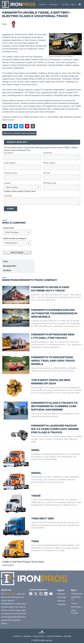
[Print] (4, 126)
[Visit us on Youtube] (50, 593)
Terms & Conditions (54, 636)
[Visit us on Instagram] (40, 593)
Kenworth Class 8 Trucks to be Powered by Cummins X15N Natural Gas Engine (54, 406)
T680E (36, 496)
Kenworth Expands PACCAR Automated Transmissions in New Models (54, 314)
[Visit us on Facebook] (30, 593)
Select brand (8, 228)
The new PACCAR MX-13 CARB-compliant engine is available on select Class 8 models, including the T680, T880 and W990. (56, 439)
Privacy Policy (39, 636)
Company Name (10, 173)
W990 (35, 450)
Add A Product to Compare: (15, 238)
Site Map (67, 636)
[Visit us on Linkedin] (45, 593)
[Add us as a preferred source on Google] (33, 126)
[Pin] (27, 126)
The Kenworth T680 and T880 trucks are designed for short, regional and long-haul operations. (55, 415)
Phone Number (49, 163)
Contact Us (17, 636)
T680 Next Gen (42, 518)
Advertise (27, 636)
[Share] (10, 126)
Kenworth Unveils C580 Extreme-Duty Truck (50, 289)
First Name (9, 153)
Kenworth (6, 34)
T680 (35, 541)
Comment (8, 196)
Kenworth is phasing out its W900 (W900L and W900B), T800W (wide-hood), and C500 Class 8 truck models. (53, 369)
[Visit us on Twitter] (35, 593)
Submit (10, 209)
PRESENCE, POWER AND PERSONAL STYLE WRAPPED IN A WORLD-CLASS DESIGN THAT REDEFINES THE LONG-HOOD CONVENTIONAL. (55, 457)
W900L (36, 473)
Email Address (10, 163)
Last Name (48, 153)
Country (7, 183)
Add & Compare (17, 252)
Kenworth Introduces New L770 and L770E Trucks (52, 336)
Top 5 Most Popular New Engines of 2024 (50, 382)
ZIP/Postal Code (49, 183)
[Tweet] (21, 126)
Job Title (47, 173)
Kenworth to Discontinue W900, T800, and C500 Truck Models (53, 361)
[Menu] (79, 4)
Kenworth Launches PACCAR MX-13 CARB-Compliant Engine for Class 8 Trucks (55, 429)
